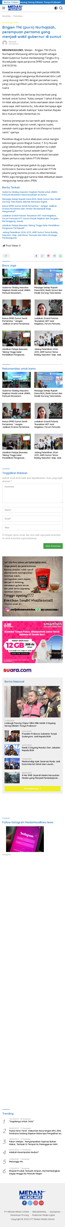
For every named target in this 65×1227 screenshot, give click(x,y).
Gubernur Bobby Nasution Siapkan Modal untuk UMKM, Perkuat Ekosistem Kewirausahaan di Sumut (29, 193)
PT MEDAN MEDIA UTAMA (16, 1211)
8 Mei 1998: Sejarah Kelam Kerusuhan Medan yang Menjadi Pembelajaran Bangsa (40, 776)
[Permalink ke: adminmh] (4, 42)
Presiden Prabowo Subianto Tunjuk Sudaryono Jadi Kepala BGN (39, 735)
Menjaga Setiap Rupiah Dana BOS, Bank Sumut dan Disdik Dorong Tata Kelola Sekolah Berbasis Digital (31, 200)
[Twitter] (30, 1203)
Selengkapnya (31, 788)
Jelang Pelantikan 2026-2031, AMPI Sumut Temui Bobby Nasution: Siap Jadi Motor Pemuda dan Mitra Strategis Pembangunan (30, 235)
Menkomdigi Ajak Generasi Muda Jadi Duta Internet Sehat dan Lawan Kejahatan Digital (41, 763)
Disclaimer (55, 1211)
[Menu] (4, 8)
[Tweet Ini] (42, 256)
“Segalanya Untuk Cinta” (21, 1121)
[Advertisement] (32, 899)
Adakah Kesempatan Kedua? (24, 1152)
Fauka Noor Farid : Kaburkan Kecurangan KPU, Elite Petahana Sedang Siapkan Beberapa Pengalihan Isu (35, 1132)
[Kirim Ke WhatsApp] (60, 256)
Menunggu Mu (16, 1161)
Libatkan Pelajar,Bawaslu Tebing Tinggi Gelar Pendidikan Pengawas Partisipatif (30, 226)
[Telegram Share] (54, 256)
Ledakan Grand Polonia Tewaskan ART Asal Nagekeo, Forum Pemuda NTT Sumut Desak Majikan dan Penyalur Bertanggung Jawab (30, 218)
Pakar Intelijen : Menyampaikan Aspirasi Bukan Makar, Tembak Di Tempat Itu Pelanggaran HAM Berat (33, 1143)
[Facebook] (24, 1203)
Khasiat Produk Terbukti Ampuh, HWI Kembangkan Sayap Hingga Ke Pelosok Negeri (34, 1172)
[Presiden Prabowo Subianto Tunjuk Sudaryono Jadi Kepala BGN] (12, 736)
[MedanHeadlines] (15, 8)
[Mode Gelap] (56, 8)
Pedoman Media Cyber (43, 1215)
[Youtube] (41, 1203)
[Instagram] (35, 1203)
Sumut (15, 22)
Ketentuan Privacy (20, 1215)
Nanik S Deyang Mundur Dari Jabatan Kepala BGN (41, 749)
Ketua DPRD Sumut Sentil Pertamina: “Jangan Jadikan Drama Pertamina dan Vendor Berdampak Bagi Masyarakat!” (29, 209)
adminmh (12, 41)
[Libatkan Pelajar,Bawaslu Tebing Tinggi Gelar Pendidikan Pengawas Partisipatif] (16, 338)
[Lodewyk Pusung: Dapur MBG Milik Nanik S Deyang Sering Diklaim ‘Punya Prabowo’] (32, 701)
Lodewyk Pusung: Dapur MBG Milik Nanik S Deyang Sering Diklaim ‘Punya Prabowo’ (30, 724)
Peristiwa (6, 22)
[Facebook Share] (36, 256)
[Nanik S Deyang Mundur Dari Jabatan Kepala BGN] (12, 750)
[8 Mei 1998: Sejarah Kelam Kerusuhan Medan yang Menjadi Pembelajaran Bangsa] (12, 777)
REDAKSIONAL (39, 1211)
